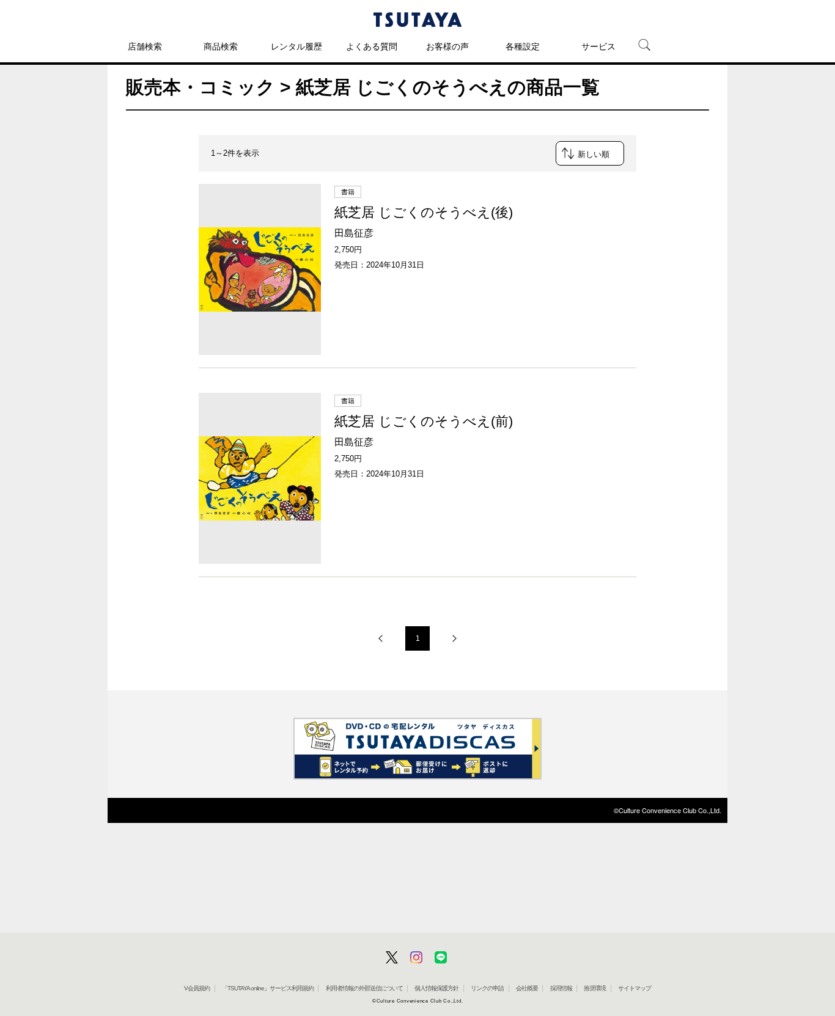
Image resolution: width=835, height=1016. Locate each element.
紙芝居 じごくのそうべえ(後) (423, 212)
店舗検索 (145, 46)
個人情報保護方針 (436, 988)
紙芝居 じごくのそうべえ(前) (423, 421)
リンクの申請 (487, 988)
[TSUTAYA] (417, 19)
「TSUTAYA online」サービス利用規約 (268, 988)
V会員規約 (197, 988)
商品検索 (221, 46)
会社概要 (527, 988)
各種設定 (523, 46)
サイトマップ (634, 988)
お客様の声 (447, 46)
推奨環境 (595, 988)
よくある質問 (371, 46)
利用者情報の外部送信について (364, 988)
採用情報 (561, 988)
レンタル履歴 (296, 46)
